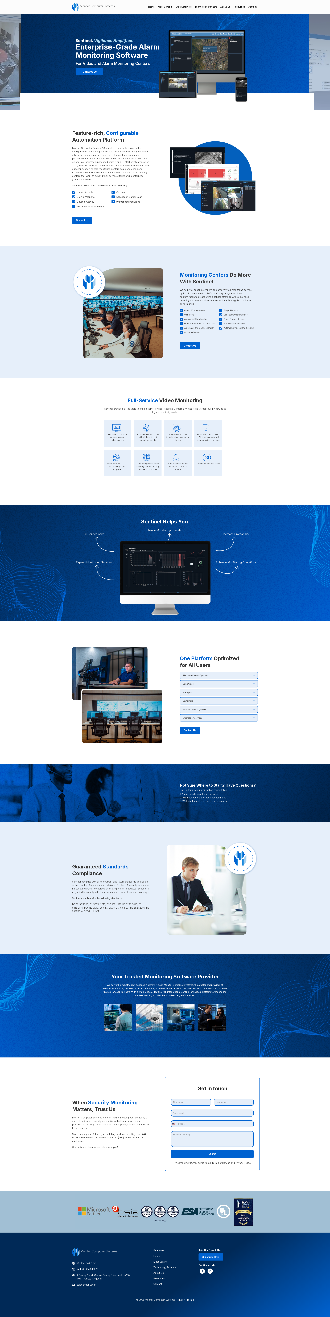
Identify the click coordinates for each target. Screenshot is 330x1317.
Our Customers (184, 6)
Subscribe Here (210, 1257)
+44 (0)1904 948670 (87, 1269)
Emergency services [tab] (192, 718)
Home (151, 6)
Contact (252, 6)
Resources (239, 6)
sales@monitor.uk (86, 1284)
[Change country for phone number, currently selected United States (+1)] (174, 1123)
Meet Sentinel (165, 6)
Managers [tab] (187, 692)
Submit (212, 1154)
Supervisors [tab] (189, 684)
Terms (190, 1299)
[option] (117, 433)
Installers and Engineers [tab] (194, 709)
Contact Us (89, 71)
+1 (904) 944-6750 (86, 1263)
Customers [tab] (188, 701)
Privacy (181, 1299)
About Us (225, 6)
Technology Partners (206, 6)
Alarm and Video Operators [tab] (196, 675)
